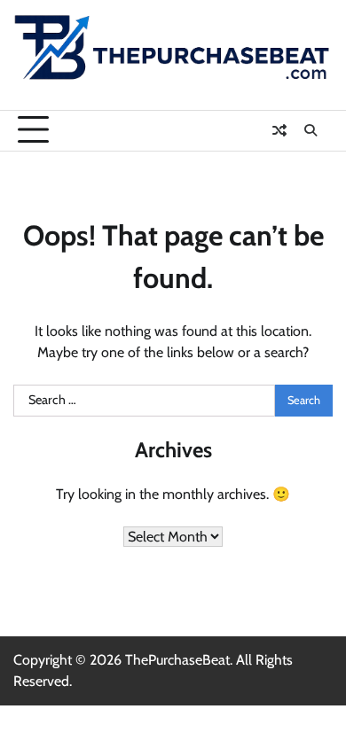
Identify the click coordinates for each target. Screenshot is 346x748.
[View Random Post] (279, 130)
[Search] (310, 130)
